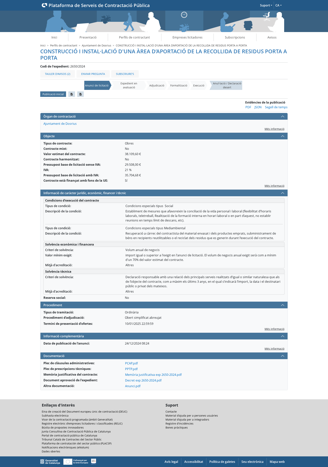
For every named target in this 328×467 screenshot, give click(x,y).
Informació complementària (63, 336)
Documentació (54, 356)
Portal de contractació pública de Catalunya (69, 435)
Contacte (171, 411)
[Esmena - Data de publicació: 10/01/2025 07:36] (81, 94)
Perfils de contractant (134, 37)
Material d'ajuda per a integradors (187, 419)
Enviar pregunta (93, 74)
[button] (266, 5)
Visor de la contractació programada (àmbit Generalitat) (77, 419)
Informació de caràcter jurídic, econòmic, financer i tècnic (84, 193)
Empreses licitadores (188, 37)
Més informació (274, 129)
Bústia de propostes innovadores (63, 427)
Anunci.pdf (132, 386)
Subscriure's (125, 74)
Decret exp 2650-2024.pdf (143, 380)
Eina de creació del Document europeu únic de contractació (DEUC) (84, 411)
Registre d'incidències (179, 423)
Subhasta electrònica (55, 415)
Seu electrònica (252, 462)
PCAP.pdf (131, 363)
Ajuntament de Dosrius (96, 45)
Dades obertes (51, 451)
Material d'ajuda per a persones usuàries (192, 415)
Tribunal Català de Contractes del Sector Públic (72, 439)
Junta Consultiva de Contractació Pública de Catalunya (76, 431)
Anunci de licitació (96, 85)
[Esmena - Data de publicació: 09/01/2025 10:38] (72, 94)
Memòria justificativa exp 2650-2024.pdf (153, 375)
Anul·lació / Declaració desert (227, 85)
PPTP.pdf (131, 369)
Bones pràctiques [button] (177, 427)
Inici (54, 37)
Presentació (88, 37)
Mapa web (277, 462)
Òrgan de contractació (59, 116)
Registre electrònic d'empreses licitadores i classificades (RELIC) (82, 423)
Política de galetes (222, 462)
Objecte (49, 136)
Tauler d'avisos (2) (57, 74)
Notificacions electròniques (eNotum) (65, 447)
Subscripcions (235, 37)
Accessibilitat (193, 462)
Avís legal (171, 462)
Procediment (52, 305)
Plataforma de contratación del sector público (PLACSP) (76, 443)
